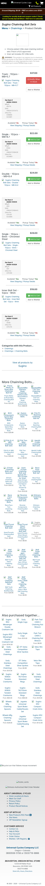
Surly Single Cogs (22, 634)
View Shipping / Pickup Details (22, 125)
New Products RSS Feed (19, 815)
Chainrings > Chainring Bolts (16, 351)
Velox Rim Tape (38, 661)
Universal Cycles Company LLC (22, 847)
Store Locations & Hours (19, 796)
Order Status (14, 836)
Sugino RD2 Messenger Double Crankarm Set (7, 638)
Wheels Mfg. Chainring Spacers (7, 717)
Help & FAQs (14, 831)
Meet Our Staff (15, 798)
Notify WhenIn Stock (34, 80)
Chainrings (16, 28)
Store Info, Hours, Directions (22, 871)
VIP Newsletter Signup (18, 820)
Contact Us (13, 829)
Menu (5, 28)
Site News (13, 817)
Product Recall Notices (18, 806)
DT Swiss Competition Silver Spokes (22, 663)
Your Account (14, 834)
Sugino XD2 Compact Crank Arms (37, 717)
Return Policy (14, 803)
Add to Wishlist (34, 90)
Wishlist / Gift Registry (18, 839)
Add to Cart (35, 139)
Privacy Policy (14, 801)
